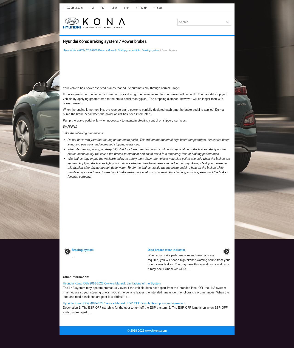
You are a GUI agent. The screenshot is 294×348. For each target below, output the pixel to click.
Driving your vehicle (129, 50)
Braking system (150, 50)
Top (126, 8)
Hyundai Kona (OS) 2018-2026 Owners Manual (89, 50)
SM (103, 8)
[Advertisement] (147, 70)
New (114, 8)
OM (92, 8)
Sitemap (141, 8)
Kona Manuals (73, 8)
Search (159, 8)
